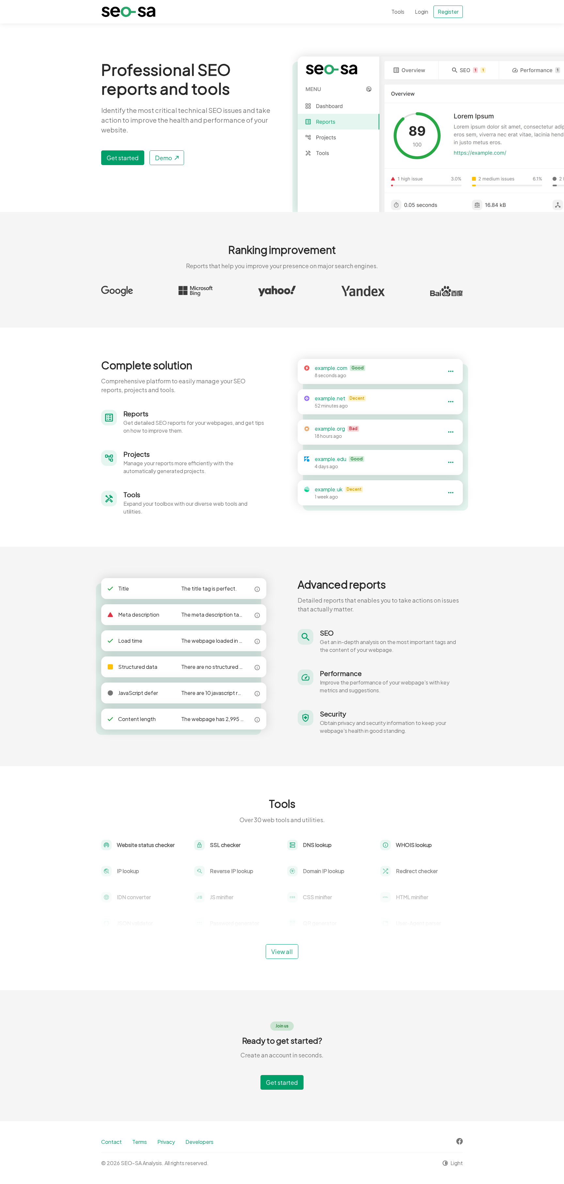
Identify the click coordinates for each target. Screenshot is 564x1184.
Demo (163, 157)
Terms (139, 1141)
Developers (199, 1141)
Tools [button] (397, 11)
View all (282, 951)
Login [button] (421, 11)
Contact (111, 1141)
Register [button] (448, 11)
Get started (123, 157)
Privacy (166, 1141)
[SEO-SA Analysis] (128, 11)
